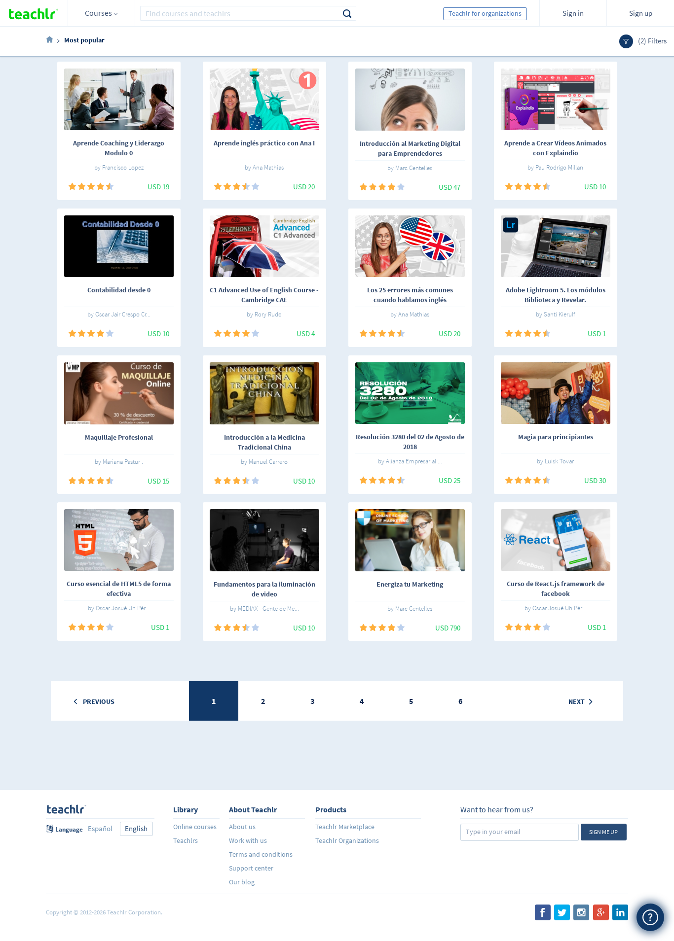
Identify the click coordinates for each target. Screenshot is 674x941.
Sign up (640, 13)
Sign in (573, 13)
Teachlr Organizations (347, 840)
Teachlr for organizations (485, 13)
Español (100, 828)
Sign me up (603, 832)
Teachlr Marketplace (344, 826)
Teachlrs (185, 840)
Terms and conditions (261, 854)
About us (242, 826)
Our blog (242, 881)
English (136, 828)
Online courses (195, 826)
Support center (251, 868)
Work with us (248, 840)
